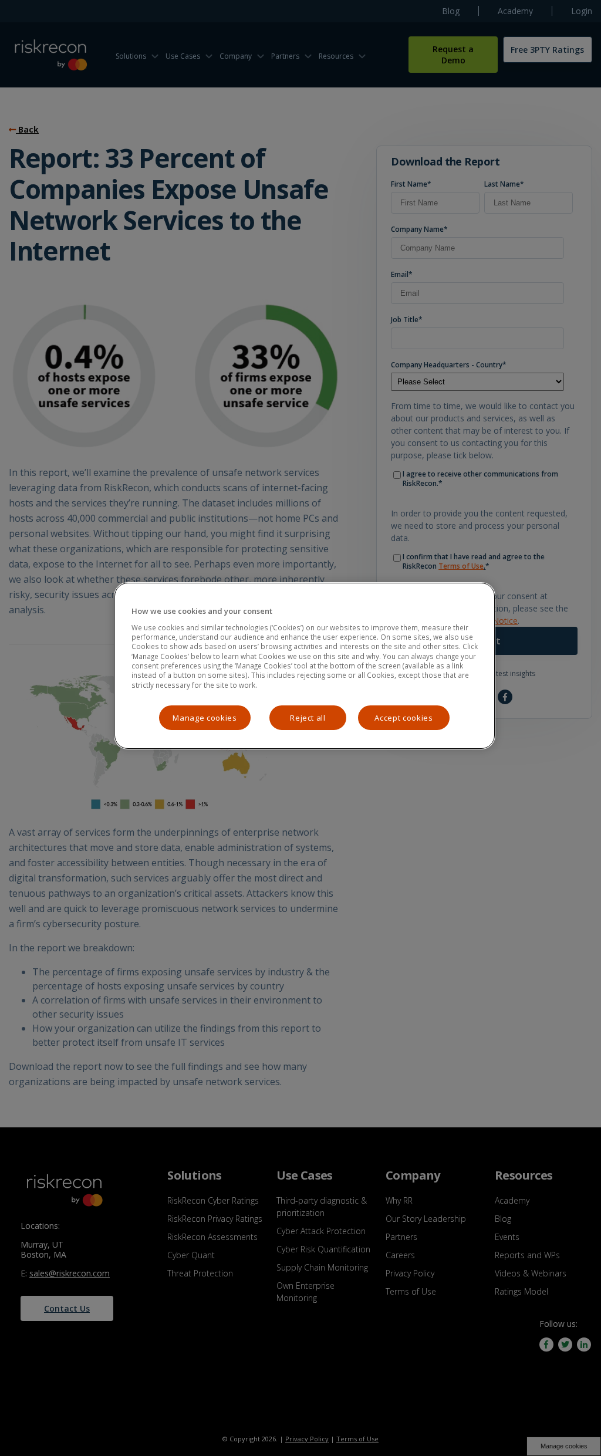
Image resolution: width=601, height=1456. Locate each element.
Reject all (308, 717)
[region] (304, 665)
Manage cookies (205, 717)
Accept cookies (403, 717)
